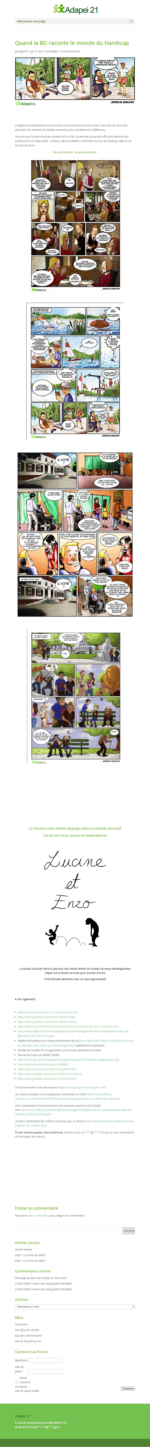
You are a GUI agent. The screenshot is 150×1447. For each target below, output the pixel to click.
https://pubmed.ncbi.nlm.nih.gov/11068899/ (43, 1064)
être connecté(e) (39, 1215)
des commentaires (28, 1335)
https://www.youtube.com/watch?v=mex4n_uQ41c (47, 1021)
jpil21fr (24, 51)
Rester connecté (24, 1380)
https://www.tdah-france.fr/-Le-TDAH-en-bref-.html (48, 1012)
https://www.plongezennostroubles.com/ (82, 1087)
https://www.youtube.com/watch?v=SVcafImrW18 (47, 1078)
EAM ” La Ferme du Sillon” (30, 1255)
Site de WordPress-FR (28, 1341)
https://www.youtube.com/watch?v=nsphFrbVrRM (47, 1069)
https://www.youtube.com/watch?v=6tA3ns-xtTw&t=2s (50, 1074)
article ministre (23, 1249)
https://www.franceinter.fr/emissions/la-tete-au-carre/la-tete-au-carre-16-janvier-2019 (68, 1026)
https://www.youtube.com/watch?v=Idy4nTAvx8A (46, 1017)
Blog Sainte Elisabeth (59, 1283)
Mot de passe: (19, 1369)
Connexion (21, 1324)
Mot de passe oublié (27, 1390)
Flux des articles (27, 1330)
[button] (131, 21)
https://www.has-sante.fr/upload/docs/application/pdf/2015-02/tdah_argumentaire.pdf (68, 1059)
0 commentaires (70, 51)
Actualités (52, 51)
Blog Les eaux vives (55, 1278)
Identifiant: (21, 1360)
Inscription (21, 1386)
